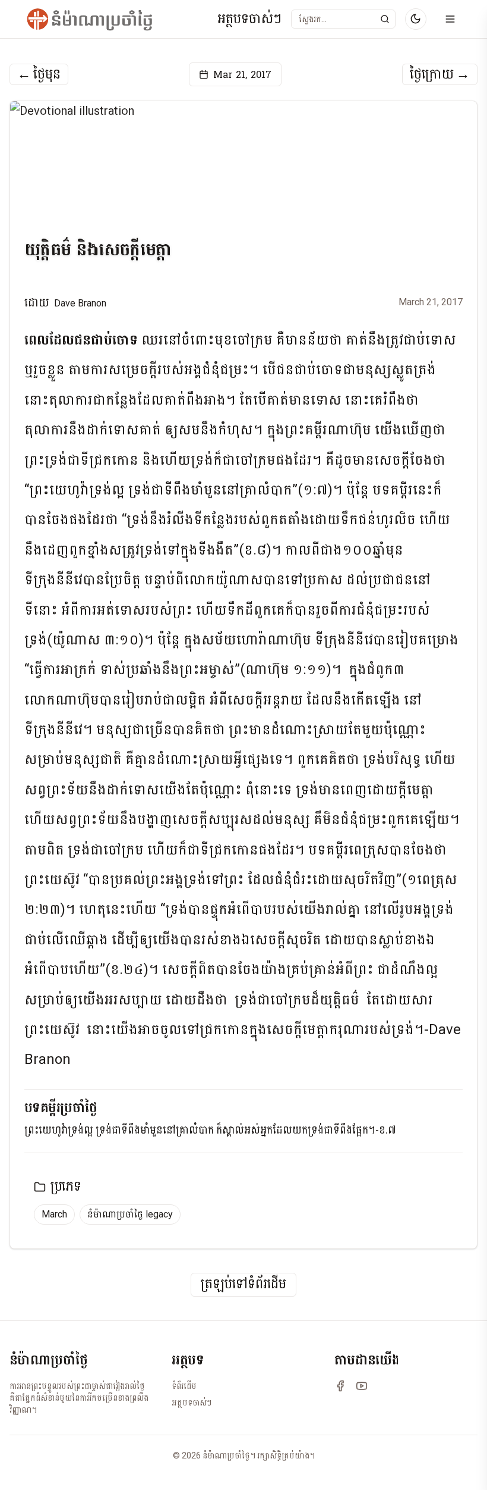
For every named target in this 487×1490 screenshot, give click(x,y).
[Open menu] (450, 19)
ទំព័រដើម (184, 1386)
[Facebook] (340, 1386)
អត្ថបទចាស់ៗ (249, 19)
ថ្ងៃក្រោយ (440, 74)
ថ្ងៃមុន (39, 74)
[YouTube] (362, 1386)
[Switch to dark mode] (415, 19)
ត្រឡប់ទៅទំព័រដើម (243, 1284)
